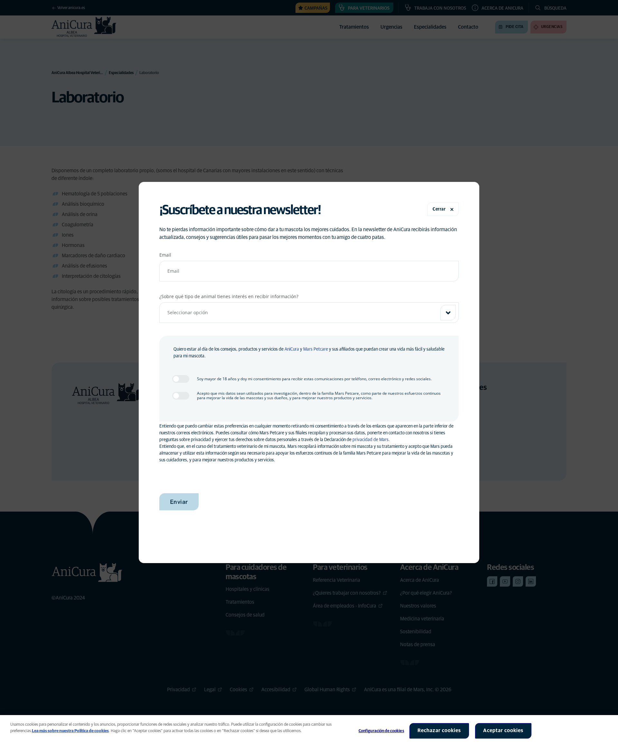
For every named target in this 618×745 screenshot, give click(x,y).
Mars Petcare (315, 349)
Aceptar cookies (503, 730)
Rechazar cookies (439, 730)
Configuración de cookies (381, 731)
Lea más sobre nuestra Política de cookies (70, 731)
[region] (309, 730)
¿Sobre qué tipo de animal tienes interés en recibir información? (228, 296)
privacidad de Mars (370, 440)
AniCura (292, 349)
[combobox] (309, 312)
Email (165, 255)
